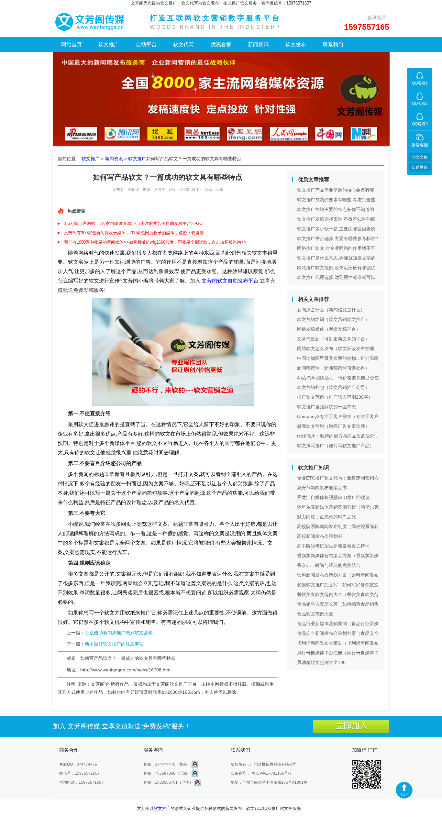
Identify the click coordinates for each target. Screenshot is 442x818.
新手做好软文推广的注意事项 (114, 644)
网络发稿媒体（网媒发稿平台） (328, 329)
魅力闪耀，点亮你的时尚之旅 (326, 516)
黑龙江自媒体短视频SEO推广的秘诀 (333, 497)
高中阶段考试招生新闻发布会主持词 (333, 545)
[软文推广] (91, 21)
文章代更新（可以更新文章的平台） (333, 338)
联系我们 (333, 44)
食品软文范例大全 (315, 613)
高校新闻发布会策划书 (319, 536)
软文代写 (183, 44)
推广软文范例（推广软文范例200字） (335, 397)
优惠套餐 (221, 44)
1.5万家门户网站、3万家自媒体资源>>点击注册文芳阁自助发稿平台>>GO (133, 223)
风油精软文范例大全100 (321, 662)
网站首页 (71, 44)
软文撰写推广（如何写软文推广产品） (335, 445)
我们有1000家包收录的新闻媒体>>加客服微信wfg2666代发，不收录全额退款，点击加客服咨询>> (155, 242)
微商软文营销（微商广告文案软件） (333, 426)
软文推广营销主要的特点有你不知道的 (335, 209)
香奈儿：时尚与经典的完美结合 (328, 565)
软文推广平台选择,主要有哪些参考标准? (337, 238)
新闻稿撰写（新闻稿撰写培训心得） (333, 367)
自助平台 (146, 44)
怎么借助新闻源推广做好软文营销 (119, 632)
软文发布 (295, 44)
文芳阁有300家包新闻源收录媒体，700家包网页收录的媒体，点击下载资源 (134, 232)
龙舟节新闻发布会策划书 (322, 487)
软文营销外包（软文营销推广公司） (333, 387)
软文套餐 (419, 157)
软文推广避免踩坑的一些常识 (326, 406)
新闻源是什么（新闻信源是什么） (331, 309)
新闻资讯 (258, 44)
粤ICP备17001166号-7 (272, 773)
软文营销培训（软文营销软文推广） (333, 319)
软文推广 (108, 44)
